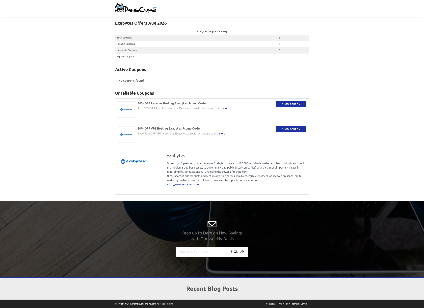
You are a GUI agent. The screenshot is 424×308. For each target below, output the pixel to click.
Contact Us (271, 304)
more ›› (227, 108)
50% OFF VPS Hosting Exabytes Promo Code (169, 128)
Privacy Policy (284, 304)
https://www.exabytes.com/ (182, 184)
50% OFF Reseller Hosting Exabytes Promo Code (172, 103)
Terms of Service (299, 304)
